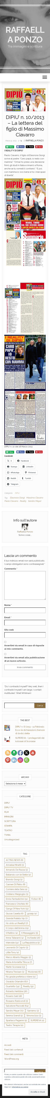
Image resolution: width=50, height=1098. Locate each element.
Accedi (7, 1045)
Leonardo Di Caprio (17, 947)
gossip (32, 913)
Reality (23, 501)
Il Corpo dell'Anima (17, 928)
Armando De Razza (17, 870)
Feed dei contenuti (13, 1049)
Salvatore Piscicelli (17, 1006)
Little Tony (12, 952)
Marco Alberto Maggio (18, 957)
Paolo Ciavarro (11, 501)
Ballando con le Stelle (18, 874)
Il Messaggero (29, 933)
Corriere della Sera (16, 889)
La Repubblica (31, 942)
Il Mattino (12, 933)
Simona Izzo (33, 1015)
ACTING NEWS (14, 860)
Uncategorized (11, 839)
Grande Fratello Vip (17, 918)
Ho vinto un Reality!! (17, 923)
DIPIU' (17, 493)
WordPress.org (11, 1059)
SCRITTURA (10, 821)
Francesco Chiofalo (17, 904)
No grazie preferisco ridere (21, 976)
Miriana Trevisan (15, 972)
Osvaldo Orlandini (17, 981)
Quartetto (13, 986)
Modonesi (34, 972)
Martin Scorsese (15, 967)
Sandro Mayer (34, 501)
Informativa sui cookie (20, 1087)
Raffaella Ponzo (25, 34)
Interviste (12, 942)
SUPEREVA (37, 1020)
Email (7, 617)
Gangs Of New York (17, 908)
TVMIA (7, 835)
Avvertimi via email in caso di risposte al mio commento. (24, 647)
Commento (10, 569)
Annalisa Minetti (15, 865)
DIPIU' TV (8, 807)
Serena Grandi (14, 1015)
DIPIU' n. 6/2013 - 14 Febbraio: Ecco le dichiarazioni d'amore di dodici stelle (30, 730)
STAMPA (8, 826)
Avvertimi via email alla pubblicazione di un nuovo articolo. (24, 659)
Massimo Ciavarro (34, 497)
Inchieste (33, 938)
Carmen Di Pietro (15, 884)
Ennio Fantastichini (17, 899)
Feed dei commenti (13, 1054)
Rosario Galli (14, 996)
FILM (6, 812)
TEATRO (8, 830)
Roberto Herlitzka (16, 991)
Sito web (9, 630)
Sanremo (33, 1010)
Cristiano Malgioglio (17, 894)
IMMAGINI (8, 816)
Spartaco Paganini (16, 1020)
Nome (8, 605)
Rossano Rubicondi (17, 1001)
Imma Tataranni (15, 938)
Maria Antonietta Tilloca (19, 962)
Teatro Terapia (14, 1025)
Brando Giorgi (14, 879)
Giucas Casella (15, 913)
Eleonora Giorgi (17, 497)
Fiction (36, 899)
